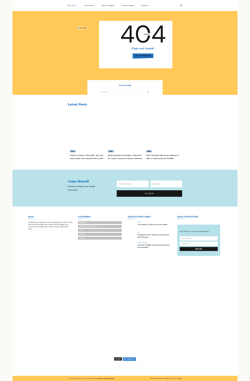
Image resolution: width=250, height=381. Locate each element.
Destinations (89, 5)
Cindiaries (82, 378)
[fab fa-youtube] (117, 368)
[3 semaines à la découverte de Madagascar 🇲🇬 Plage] (68, 281)
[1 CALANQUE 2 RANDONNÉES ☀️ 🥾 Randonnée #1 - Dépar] (106, 312)
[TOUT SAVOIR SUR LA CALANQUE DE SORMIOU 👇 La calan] (143, 308)
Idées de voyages (107, 5)
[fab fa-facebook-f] (132, 368)
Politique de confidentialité (106, 378)
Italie (111, 151)
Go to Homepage (143, 56)
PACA (73, 151)
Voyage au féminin (142, 242)
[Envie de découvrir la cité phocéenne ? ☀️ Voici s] (219, 302)
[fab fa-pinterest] (140, 368)
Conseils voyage (127, 5)
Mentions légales (176, 378)
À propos (144, 5)
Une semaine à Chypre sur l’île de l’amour (152, 224)
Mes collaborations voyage (159, 378)
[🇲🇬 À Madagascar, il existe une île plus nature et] (30, 292)
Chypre (139, 222)
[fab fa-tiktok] (125, 368)
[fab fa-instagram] (110, 368)
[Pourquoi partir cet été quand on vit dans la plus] (181, 276)
